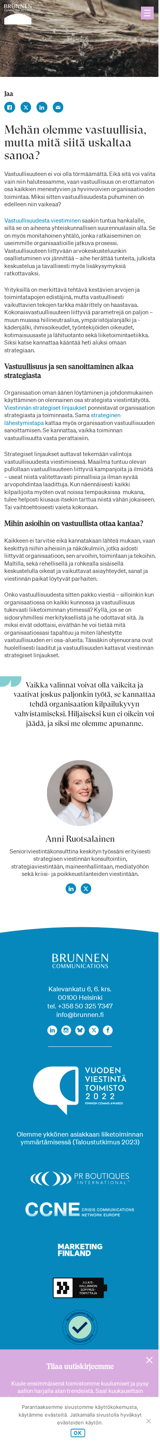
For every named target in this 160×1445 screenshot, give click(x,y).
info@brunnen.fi (80, 1014)
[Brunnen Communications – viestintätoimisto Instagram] (66, 1030)
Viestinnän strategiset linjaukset (45, 407)
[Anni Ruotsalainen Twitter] (86, 888)
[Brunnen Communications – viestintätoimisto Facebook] (108, 1030)
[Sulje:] (149, 1360)
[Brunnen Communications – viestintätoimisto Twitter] (94, 1030)
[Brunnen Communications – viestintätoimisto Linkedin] (52, 1030)
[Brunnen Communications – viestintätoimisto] (17, 14)
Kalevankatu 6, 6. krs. (80, 989)
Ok (78, 1432)
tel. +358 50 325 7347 (80, 1006)
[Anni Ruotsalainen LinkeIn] (71, 888)
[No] (148, 1421)
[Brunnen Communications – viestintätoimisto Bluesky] (80, 1030)
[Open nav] (147, 13)
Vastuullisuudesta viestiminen (42, 220)
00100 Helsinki (80, 997)
